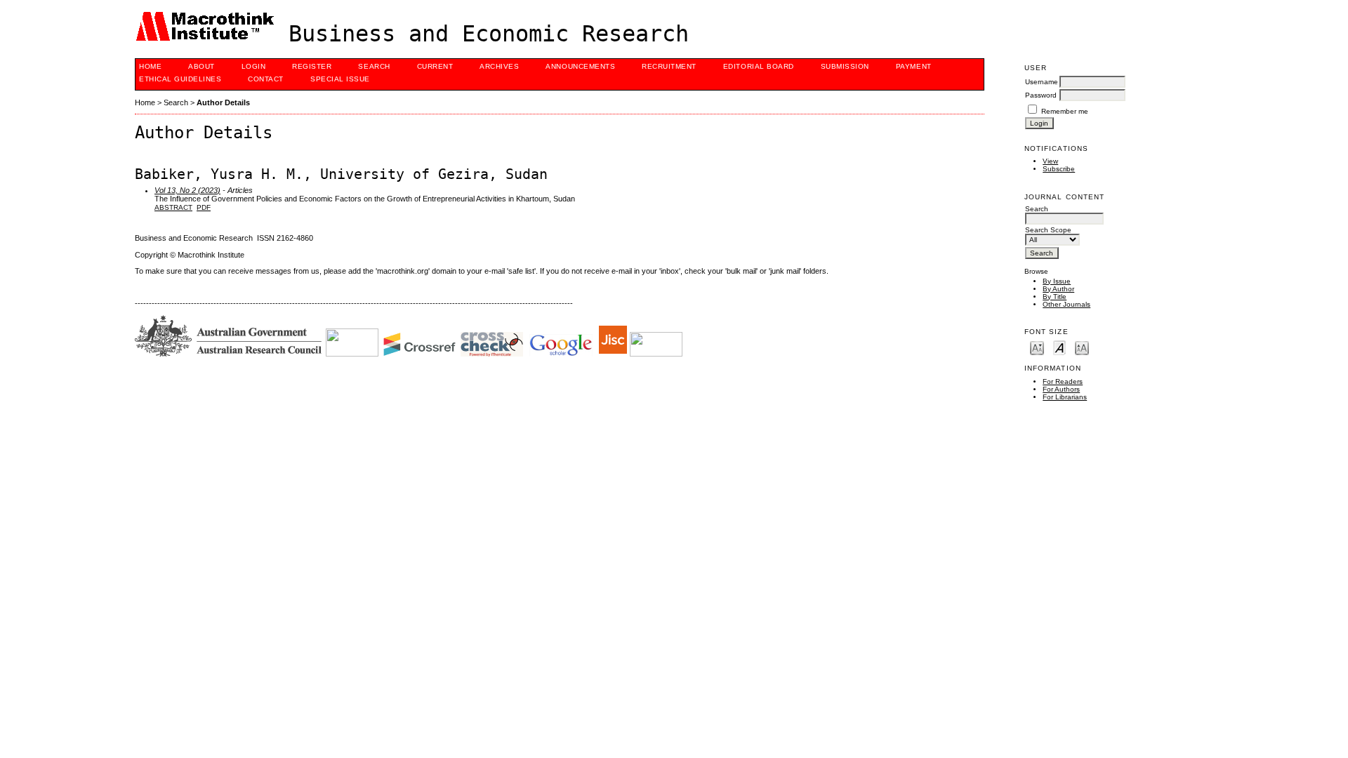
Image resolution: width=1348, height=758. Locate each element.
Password (1041, 95)
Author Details (223, 102)
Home (150, 66)
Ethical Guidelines (180, 79)
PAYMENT (914, 66)
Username (1041, 82)
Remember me (1064, 111)
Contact (266, 79)
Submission (845, 66)
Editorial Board (758, 66)
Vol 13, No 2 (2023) (187, 190)
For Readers (1063, 381)
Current (435, 66)
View (1050, 161)
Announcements (580, 66)
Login (254, 66)
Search (374, 66)
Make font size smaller (1037, 347)
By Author (1058, 289)
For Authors (1061, 389)
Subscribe (1059, 169)
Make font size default (1059, 347)
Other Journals (1066, 304)
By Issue (1057, 281)
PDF (204, 207)
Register (311, 66)
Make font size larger (1082, 347)
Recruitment (669, 66)
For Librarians (1065, 397)
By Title (1054, 296)
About (201, 66)
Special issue (340, 79)
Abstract (173, 207)
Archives (499, 66)
